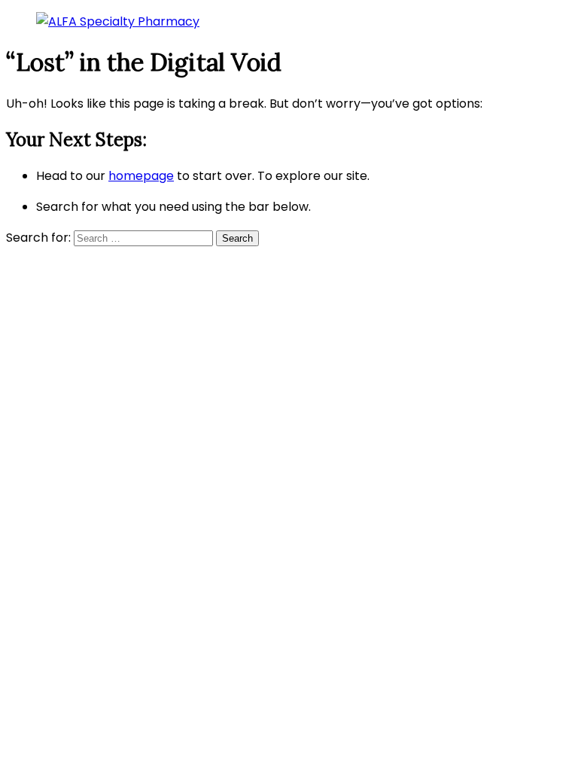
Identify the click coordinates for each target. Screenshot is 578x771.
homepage (141, 175)
